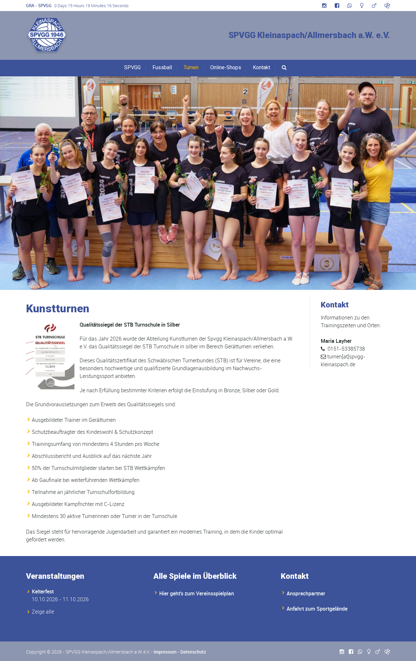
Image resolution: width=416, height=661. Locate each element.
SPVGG (132, 67)
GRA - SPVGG (39, 5)
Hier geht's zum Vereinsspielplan (196, 593)
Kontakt (261, 67)
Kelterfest (43, 591)
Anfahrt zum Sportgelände (317, 608)
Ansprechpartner (306, 593)
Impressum (165, 652)
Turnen (191, 67)
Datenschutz (193, 652)
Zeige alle (43, 611)
